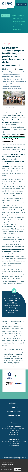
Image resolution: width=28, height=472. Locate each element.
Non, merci (18, 469)
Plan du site (23, 458)
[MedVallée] (6, 3)
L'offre (14, 407)
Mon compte (23, 4)
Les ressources (14, 415)
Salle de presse (10, 458)
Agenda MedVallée (14, 411)
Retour (6, 15)
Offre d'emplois (17, 458)
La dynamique (14, 403)
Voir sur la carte (15, 434)
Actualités (21, 15)
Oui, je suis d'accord (6, 469)
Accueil (14, 15)
